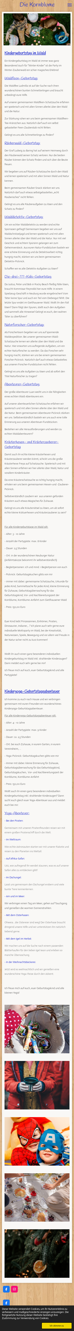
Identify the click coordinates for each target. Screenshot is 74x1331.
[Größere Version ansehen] (37, 1029)
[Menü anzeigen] (69, 5)
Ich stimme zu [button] (57, 1325)
